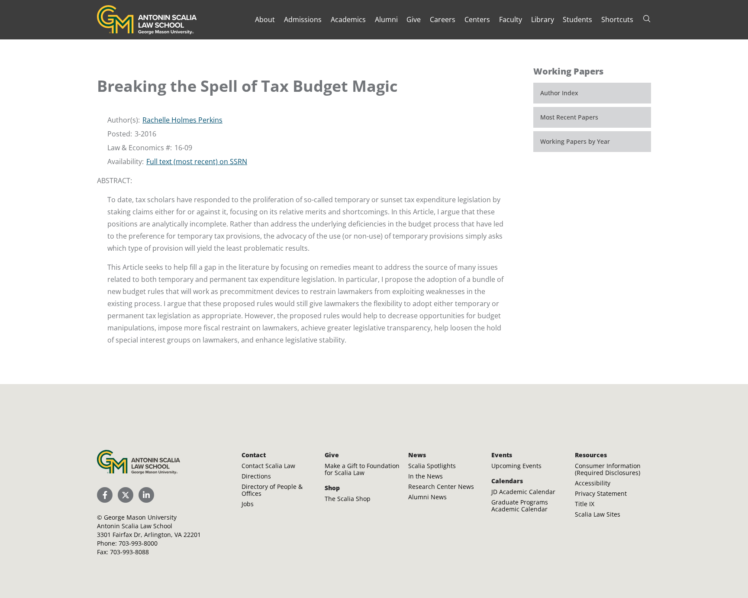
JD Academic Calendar (523, 492)
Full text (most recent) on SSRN (196, 161)
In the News (425, 476)
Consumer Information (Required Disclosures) (608, 469)
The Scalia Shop (348, 499)
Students (577, 19)
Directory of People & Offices (272, 490)
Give (413, 19)
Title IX (584, 504)
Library (542, 19)
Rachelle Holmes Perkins (182, 120)
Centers (477, 19)
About (265, 19)
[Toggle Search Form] (646, 18)
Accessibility (592, 483)
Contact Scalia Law (268, 466)
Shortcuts (617, 19)
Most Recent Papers (569, 117)
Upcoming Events (516, 466)
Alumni (386, 19)
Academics (348, 19)
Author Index (559, 93)
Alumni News (427, 497)
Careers (442, 19)
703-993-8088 (129, 552)
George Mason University (140, 517)
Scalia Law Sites (597, 514)
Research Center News (441, 486)
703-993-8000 (138, 543)
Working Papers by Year (575, 141)
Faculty (510, 19)
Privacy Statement (601, 493)
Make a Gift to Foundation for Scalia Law (362, 469)
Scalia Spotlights (432, 466)
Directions (256, 476)
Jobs (248, 504)
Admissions (303, 19)
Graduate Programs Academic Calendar (519, 505)
